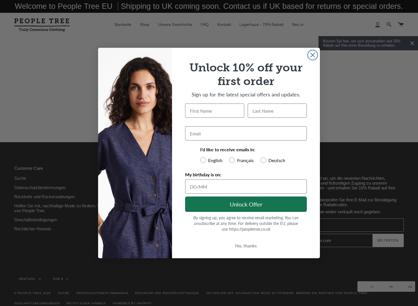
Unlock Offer (246, 204)
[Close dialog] (313, 55)
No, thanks (246, 245)
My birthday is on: (203, 174)
